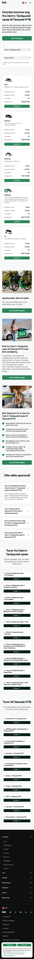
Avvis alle (24, 945)
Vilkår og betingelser (9, 920)
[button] (28, 488)
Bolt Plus (6, 868)
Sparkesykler (7, 845)
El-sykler (6, 849)
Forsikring (5, 928)
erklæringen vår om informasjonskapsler (14, 952)
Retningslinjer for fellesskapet (11, 940)
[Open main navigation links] (30, 2)
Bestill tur (17, 106)
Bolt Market (7, 861)
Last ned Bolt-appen (17, 311)
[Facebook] (10, 912)
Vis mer (16, 579)
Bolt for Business (9, 864)
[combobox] (17, 50)
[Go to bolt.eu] (4, 2)
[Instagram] (20, 912)
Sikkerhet (5, 936)
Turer (5, 841)
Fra (4, 46)
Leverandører (6, 916)
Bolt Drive (6, 853)
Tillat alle (10, 945)
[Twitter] (15, 912)
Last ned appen (17, 38)
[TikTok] (31, 912)
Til (3, 54)
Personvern (6, 924)
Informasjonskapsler (8, 932)
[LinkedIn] (25, 912)
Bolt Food (6, 857)
